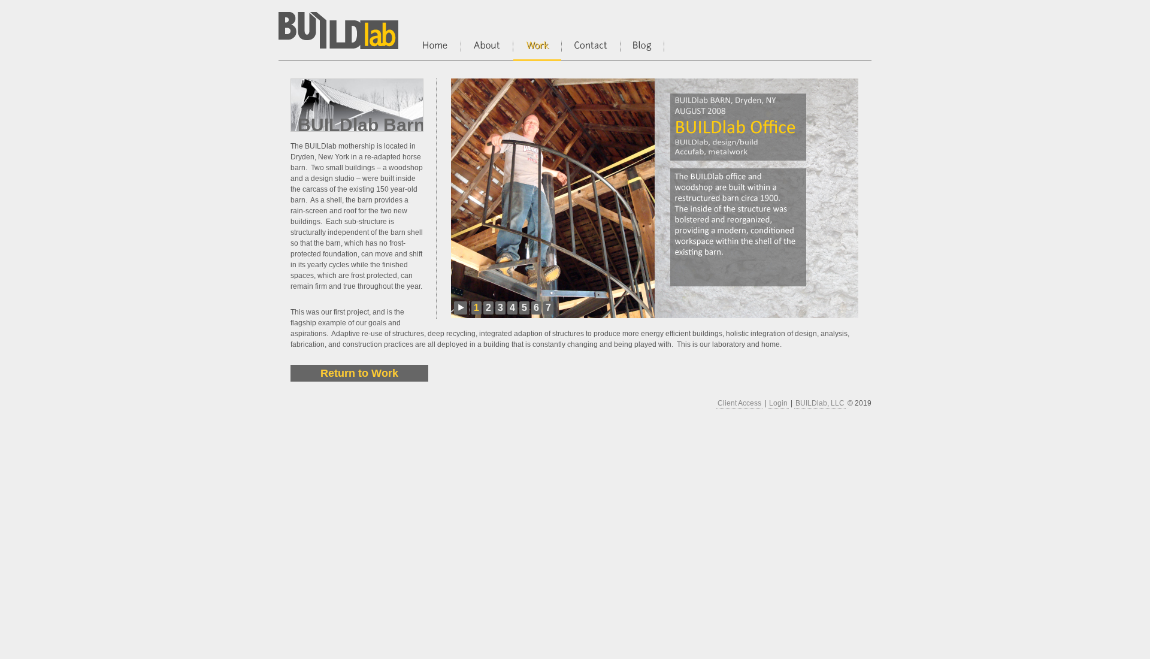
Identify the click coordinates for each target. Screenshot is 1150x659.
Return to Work (359, 373)
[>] (460, 308)
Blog (642, 50)
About (487, 50)
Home (435, 50)
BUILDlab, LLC (820, 403)
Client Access (739, 403)
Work (537, 51)
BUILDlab (338, 33)
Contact (591, 50)
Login (778, 403)
